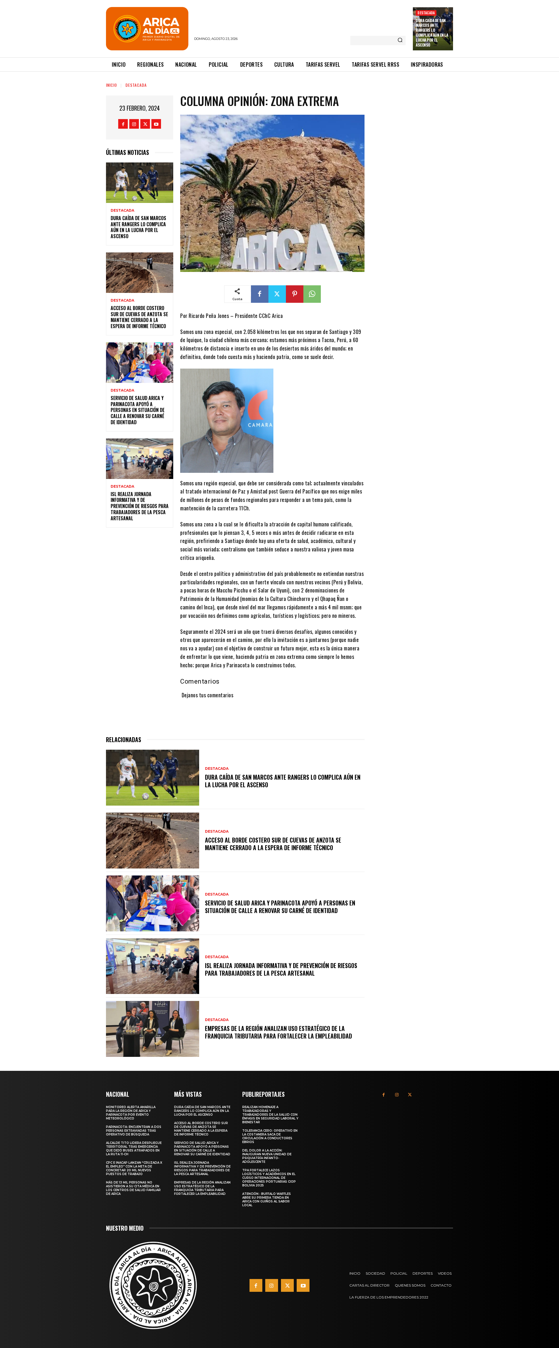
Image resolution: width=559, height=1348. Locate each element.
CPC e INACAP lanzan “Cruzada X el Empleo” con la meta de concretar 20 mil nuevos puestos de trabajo (134, 1168)
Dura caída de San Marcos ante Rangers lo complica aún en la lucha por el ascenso (432, 32)
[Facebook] (123, 124)
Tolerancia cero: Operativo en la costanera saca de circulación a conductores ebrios (270, 1136)
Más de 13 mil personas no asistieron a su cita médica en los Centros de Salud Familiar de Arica (133, 1188)
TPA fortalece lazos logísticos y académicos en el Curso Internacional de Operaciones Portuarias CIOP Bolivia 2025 (269, 1177)
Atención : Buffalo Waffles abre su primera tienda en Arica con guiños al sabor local (266, 1199)
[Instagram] (134, 124)
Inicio (111, 85)
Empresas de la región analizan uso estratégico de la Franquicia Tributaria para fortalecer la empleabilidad (278, 1032)
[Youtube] (156, 124)
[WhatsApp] (312, 294)
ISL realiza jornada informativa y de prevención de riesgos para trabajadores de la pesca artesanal (140, 506)
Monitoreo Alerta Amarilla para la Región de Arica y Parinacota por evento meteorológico (130, 1112)
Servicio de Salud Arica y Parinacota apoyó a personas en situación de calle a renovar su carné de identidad (137, 410)
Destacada (426, 12)
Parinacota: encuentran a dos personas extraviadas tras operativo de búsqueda (133, 1130)
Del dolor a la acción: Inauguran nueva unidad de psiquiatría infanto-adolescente (266, 1156)
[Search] (400, 40)
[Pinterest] (294, 294)
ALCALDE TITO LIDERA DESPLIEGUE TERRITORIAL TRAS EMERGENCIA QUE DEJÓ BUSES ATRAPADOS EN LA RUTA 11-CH (134, 1148)
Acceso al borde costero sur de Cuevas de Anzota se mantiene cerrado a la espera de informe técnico (139, 317)
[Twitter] (145, 124)
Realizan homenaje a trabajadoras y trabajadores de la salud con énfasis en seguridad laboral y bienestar (270, 1114)
